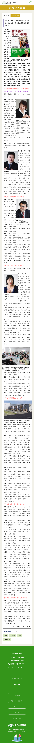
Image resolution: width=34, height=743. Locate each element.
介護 (5, 636)
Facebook (17, 695)
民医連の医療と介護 (17, 660)
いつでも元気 (15, 15)
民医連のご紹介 (17, 653)
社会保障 (7, 639)
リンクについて (22, 731)
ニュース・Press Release (17, 657)
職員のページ (18, 678)
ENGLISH (17, 684)
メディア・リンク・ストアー (17, 667)
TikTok (17, 713)
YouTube (17, 707)
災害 (19, 636)
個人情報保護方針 (12, 731)
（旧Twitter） (18, 701)
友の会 (12, 636)
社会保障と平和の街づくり (17, 664)
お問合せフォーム (17, 718)
